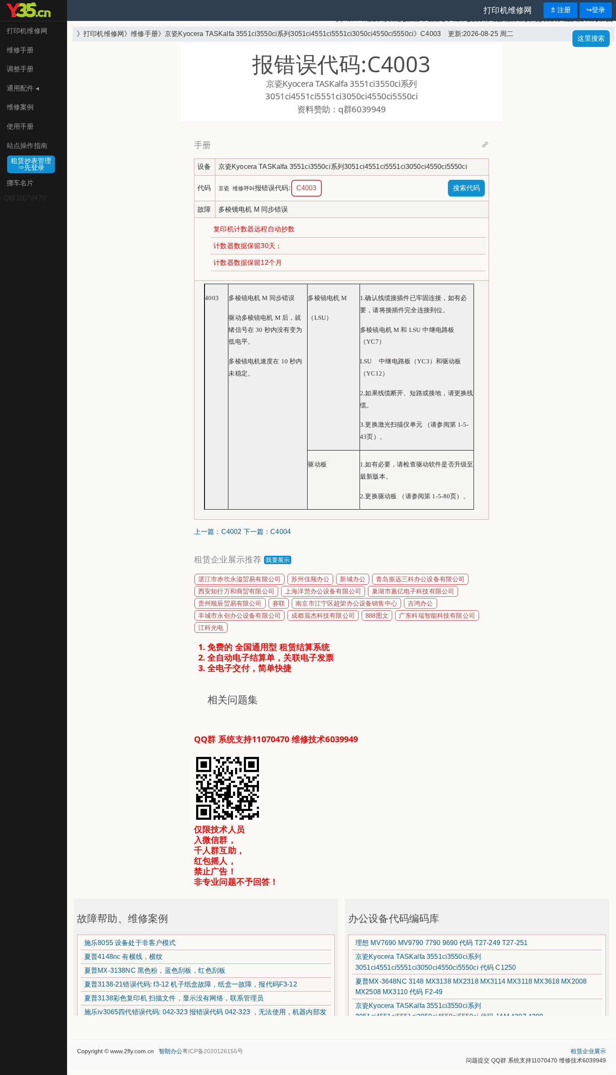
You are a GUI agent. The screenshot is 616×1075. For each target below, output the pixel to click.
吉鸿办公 (420, 603)
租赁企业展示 (588, 1051)
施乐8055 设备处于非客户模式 (130, 942)
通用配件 (23, 88)
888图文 (376, 615)
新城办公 (352, 579)
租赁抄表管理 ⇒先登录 (31, 164)
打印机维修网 (27, 30)
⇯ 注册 (560, 9)
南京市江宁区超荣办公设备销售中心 (346, 603)
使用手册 (20, 126)
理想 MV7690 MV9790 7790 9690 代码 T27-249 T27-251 (441, 942)
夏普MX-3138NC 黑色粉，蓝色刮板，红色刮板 (154, 970)
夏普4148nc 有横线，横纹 (123, 956)
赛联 (278, 603)
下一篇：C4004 (267, 531)
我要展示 (278, 560)
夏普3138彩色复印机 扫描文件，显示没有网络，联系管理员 (174, 998)
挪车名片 (20, 183)
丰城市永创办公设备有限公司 (239, 615)
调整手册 (20, 69)
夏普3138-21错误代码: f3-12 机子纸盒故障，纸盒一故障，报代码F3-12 (190, 984)
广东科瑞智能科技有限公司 (437, 615)
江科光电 (211, 627)
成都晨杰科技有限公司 (323, 615)
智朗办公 (169, 1051)
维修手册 (20, 50)
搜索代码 (466, 188)
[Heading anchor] (485, 145)
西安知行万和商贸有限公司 (236, 591)
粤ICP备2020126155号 (212, 1051)
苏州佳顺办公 (310, 579)
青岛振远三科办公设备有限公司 (420, 579)
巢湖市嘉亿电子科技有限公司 (413, 591)
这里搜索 (591, 38)
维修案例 (20, 107)
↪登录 (595, 9)
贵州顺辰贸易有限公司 (230, 603)
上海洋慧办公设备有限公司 (323, 591)
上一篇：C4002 (217, 531)
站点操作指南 (27, 145)
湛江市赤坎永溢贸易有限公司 (239, 579)
